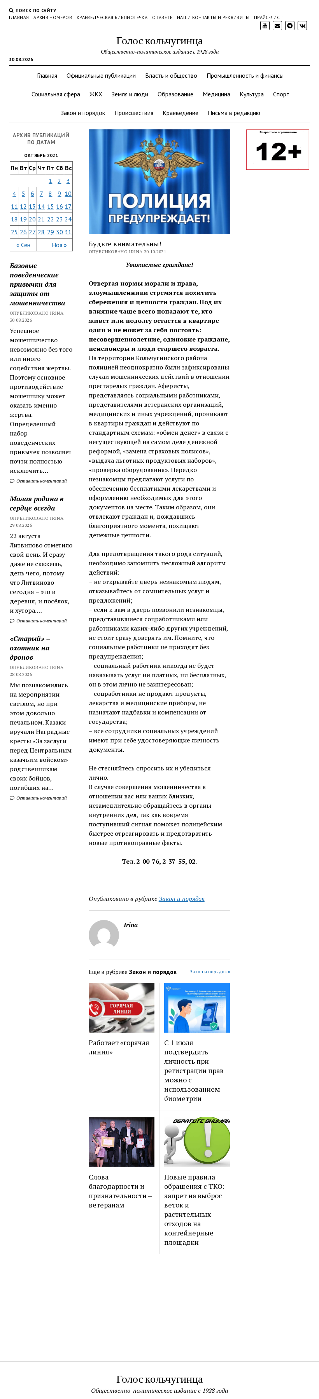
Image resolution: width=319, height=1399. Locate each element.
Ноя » (59, 245)
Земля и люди (130, 94)
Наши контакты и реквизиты (213, 17)
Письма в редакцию (234, 113)
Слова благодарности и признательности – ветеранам (120, 1190)
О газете (162, 17)
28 (41, 232)
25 (14, 232)
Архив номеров (52, 17)
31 (68, 232)
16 (59, 206)
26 (23, 232)
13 (32, 206)
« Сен (23, 245)
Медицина (216, 94)
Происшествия (133, 113)
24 (68, 219)
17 (68, 206)
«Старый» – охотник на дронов (30, 648)
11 (14, 206)
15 (50, 206)
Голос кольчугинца (159, 40)
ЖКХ (95, 94)
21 (41, 219)
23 (59, 219)
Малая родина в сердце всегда (36, 503)
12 (23, 206)
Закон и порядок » (210, 971)
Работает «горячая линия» (119, 1047)
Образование (175, 94)
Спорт (281, 94)
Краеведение (180, 113)
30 (59, 232)
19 (23, 219)
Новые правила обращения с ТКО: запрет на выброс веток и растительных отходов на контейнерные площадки (194, 1209)
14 (41, 206)
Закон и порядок (83, 113)
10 (68, 193)
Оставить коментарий (41, 481)
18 (14, 219)
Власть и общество (171, 75)
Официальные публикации (101, 75)
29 (50, 232)
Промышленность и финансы (245, 75)
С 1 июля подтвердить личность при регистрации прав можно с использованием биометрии (194, 1070)
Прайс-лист (268, 17)
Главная (19, 17)
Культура (252, 94)
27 (32, 232)
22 (50, 219)
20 (32, 219)
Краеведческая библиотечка (112, 17)
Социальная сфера (56, 94)
